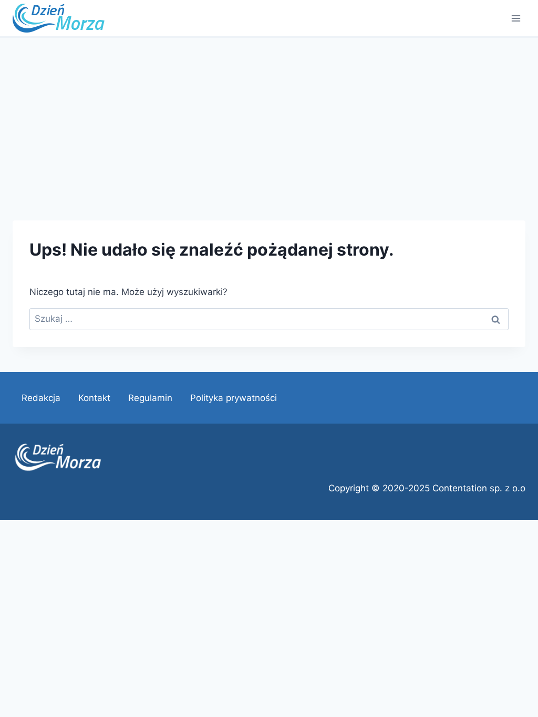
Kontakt (94, 398)
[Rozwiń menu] (515, 18)
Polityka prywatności (233, 398)
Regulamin (150, 398)
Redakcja (41, 398)
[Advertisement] (269, 116)
